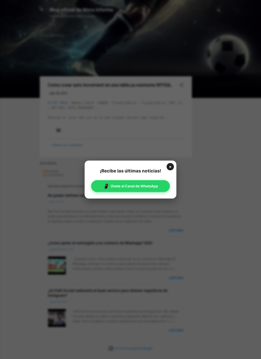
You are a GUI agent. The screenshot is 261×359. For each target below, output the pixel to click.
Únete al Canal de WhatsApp (130, 186)
